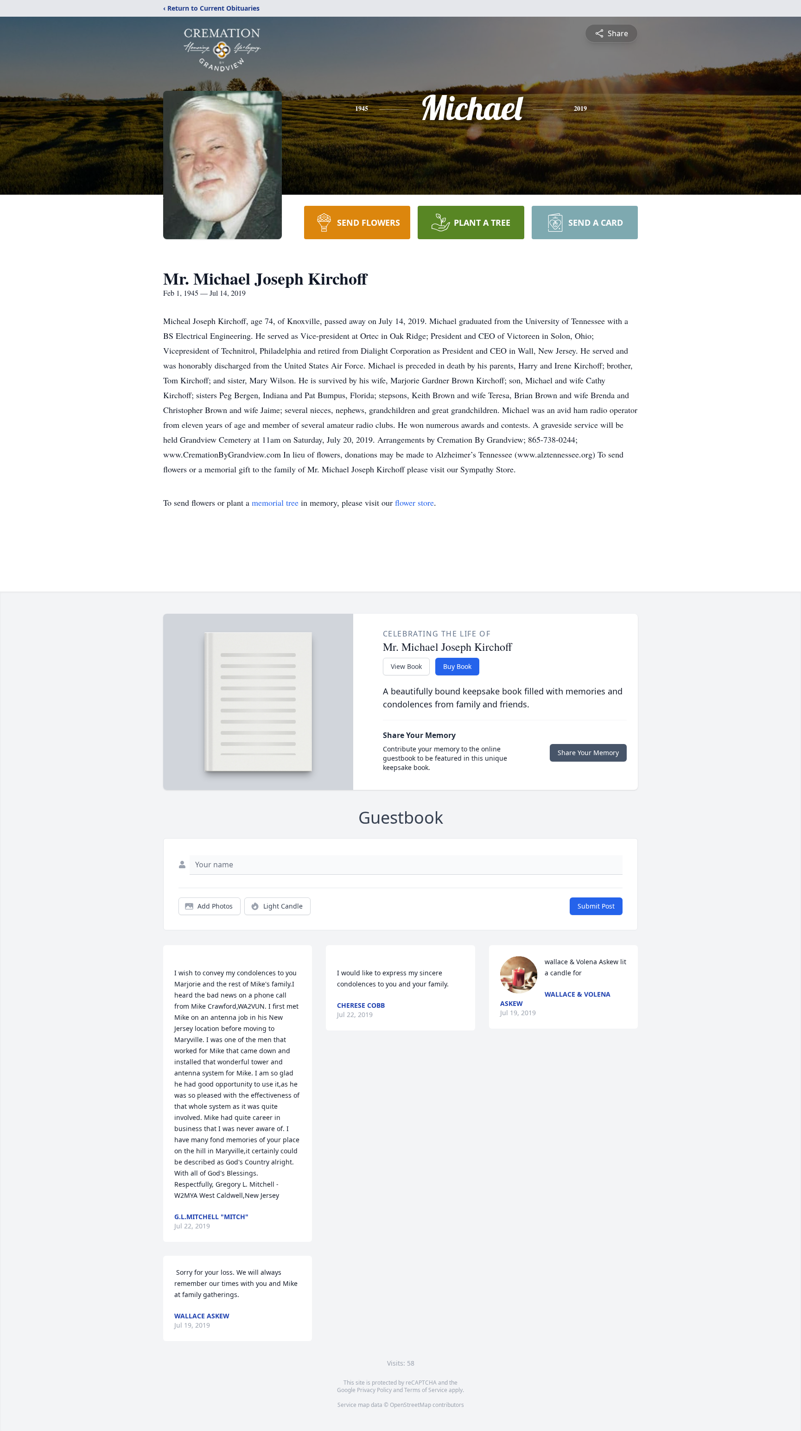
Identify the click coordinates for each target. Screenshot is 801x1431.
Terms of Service (425, 1390)
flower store (414, 502)
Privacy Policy (374, 1390)
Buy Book (457, 666)
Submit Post (596, 906)
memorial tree (275, 502)
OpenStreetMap (410, 1405)
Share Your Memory (588, 752)
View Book (406, 666)
